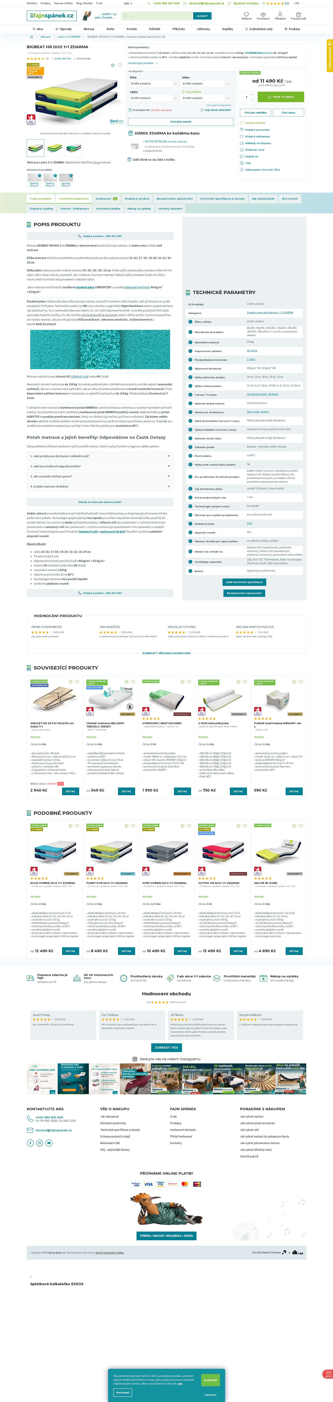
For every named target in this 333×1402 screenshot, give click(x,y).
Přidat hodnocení (181, 1136)
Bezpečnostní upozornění (244, 593)
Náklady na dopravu (258, 143)
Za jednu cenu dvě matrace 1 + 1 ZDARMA (270, 312)
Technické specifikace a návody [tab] (222, 198)
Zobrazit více (166, 1047)
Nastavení (122, 1392)
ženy (249, 412)
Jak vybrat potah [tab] (263, 198)
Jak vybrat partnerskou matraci (260, 1143)
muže (256, 412)
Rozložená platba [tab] (108, 208)
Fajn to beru (283, 96)
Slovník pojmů (249, 1156)
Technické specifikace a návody (120, 1130)
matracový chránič (112, 532)
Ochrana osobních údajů (115, 1136)
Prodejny (46, 3)
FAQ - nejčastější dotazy (115, 1150)
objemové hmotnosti (137, 287)
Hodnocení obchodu (166, 994)
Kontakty (32, 3)
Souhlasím (210, 1380)
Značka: (62, 58)
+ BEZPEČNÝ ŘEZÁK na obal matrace (168, 146)
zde (180, 1384)
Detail (71, 791)
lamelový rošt (88, 532)
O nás (99, 3)
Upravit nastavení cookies (109, 1253)
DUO (249, 523)
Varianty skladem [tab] (170, 208)
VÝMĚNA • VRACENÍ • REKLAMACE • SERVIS (166, 1236)
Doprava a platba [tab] (41, 208)
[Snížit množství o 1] (252, 99)
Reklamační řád (110, 1143)
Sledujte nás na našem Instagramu (170, 1059)
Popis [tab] (41, 198)
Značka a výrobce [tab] (137, 198)
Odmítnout (210, 1395)
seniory (265, 412)
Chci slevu (288, 112)
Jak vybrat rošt (249, 1130)
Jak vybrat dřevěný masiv (256, 1150)
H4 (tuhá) (273, 394)
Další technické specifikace (244, 582)
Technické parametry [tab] (74, 198)
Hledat (202, 16)
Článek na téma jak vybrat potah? (100, 502)
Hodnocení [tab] (106, 198)
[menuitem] (38, 29)
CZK (297, 3)
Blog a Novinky (84, 3)
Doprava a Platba (63, 3)
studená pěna (85, 287)
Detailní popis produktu (141, 63)
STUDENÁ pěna (254, 53)
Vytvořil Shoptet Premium (266, 1252)
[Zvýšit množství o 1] (252, 94)
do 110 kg (252, 351)
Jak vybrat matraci (252, 1117)
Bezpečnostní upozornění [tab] (175, 198)
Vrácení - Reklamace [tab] (74, 208)
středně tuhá (79, 377)
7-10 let (251, 359)
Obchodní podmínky (113, 1123)
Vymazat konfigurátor (218, 105)
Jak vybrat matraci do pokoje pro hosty (264, 1136)
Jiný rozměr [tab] (290, 198)
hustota (268, 53)
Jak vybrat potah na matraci (257, 1123)
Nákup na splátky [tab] (139, 208)
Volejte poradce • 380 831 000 (102, 236)
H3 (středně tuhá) (257, 394)
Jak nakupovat (109, 1117)
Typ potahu (193, 91)
